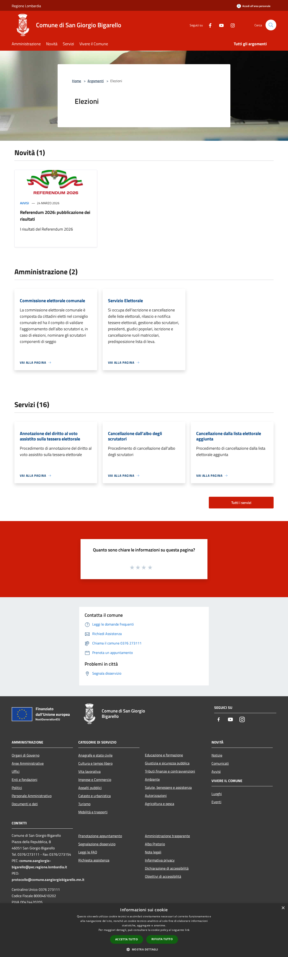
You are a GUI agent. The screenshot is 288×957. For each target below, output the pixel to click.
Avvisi (24, 203)
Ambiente (152, 779)
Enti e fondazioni (24, 779)
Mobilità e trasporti (93, 812)
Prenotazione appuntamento (100, 836)
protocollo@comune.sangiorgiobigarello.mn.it (48, 879)
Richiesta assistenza (93, 860)
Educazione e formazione (164, 755)
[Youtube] (219, 25)
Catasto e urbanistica (94, 795)
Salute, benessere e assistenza (168, 787)
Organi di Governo (25, 755)
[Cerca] (271, 25)
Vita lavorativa (89, 771)
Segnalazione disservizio (96, 844)
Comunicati (220, 763)
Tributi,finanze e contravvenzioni (170, 771)
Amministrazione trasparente (167, 836)
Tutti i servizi (241, 502)
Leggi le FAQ (87, 852)
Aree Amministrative (28, 763)
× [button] (283, 908)
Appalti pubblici (90, 787)
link (187, 930)
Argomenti (96, 81)
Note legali (153, 852)
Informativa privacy (160, 860)
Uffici (16, 771)
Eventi (216, 802)
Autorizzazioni (156, 795)
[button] (144, 949)
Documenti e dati (25, 804)
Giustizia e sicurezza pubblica (167, 763)
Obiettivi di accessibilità (163, 876)
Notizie (217, 755)
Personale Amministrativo (32, 795)
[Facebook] (208, 25)
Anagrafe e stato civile (95, 755)
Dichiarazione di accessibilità (167, 868)
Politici (17, 787)
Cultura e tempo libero (95, 763)
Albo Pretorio (155, 844)
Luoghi (217, 793)
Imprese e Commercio (94, 779)
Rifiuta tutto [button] (162, 939)
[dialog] (144, 930)
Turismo (84, 804)
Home (76, 81)
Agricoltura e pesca (159, 803)
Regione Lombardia (26, 6)
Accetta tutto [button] (126, 939)
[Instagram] (230, 25)
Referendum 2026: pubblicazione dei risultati (55, 215)
